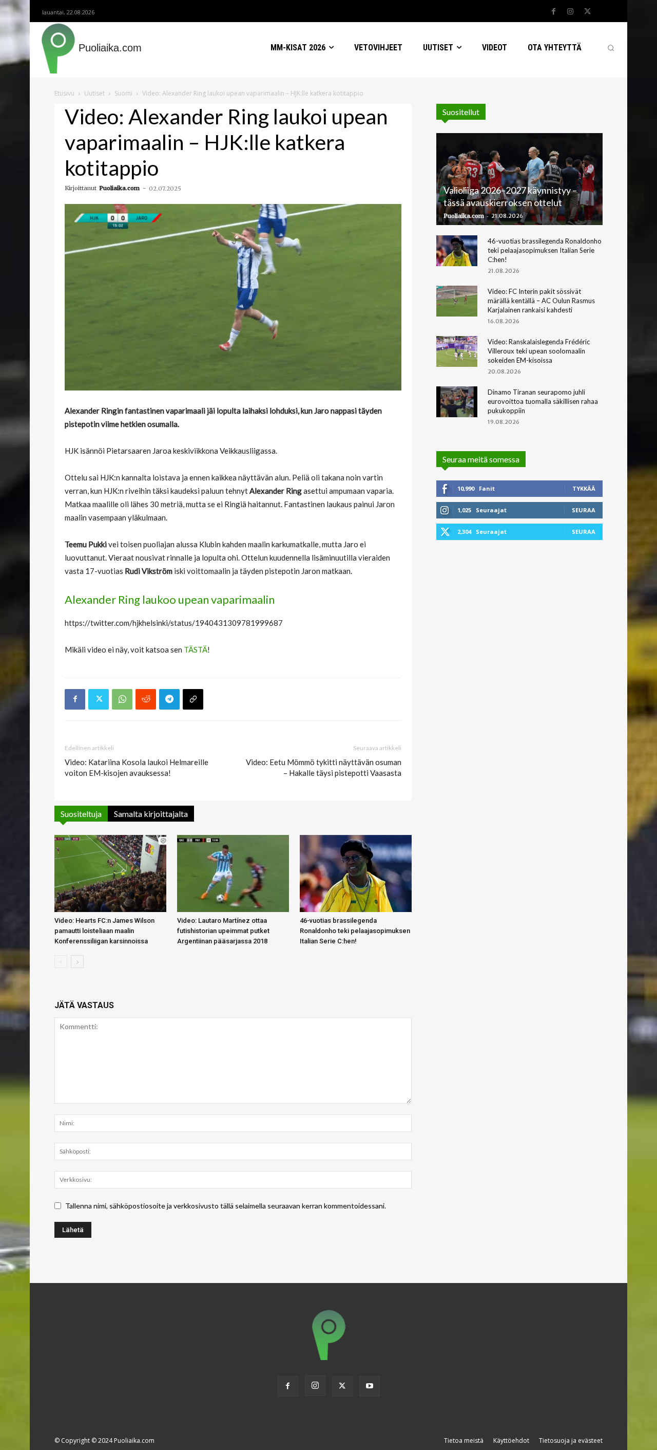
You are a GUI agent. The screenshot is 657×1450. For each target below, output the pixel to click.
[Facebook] (553, 12)
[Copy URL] (193, 699)
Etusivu (64, 93)
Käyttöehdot (511, 1440)
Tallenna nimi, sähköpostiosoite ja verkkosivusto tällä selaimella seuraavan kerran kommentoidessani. (225, 1205)
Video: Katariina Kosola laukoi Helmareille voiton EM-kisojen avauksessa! (136, 767)
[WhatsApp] (122, 699)
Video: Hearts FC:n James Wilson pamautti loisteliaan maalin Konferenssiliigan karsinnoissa (104, 931)
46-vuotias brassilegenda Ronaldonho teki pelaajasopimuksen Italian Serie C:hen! (355, 931)
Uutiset (94, 93)
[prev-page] (60, 961)
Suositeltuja (81, 814)
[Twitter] (587, 12)
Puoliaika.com (119, 188)
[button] (611, 48)
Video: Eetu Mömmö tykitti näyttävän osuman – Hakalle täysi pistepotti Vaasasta (323, 767)
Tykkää (583, 488)
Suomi (123, 93)
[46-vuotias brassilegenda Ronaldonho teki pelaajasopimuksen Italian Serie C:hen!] (356, 873)
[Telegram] (169, 699)
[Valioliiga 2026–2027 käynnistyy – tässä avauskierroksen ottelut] (519, 179)
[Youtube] (369, 1386)
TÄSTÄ (195, 649)
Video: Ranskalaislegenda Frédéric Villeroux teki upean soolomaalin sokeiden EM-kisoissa (539, 351)
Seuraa (583, 510)
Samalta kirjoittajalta (151, 814)
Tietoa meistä (464, 1440)
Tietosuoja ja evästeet (571, 1440)
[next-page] (77, 961)
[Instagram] (570, 12)
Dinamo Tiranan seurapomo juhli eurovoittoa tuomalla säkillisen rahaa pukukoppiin (543, 401)
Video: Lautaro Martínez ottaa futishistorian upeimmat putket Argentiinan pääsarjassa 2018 (223, 931)
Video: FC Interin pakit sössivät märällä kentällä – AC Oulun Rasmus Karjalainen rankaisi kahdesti (541, 300)
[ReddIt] (146, 699)
